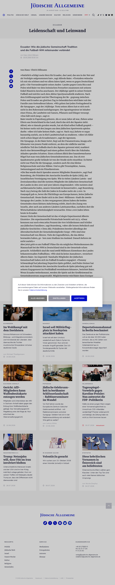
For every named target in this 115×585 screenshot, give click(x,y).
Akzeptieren (79, 298)
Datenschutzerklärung (38, 290)
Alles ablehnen (37, 298)
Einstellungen (59, 298)
